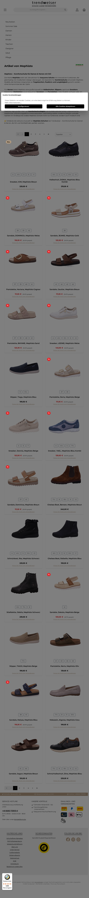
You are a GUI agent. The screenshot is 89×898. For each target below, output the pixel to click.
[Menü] (11, 874)
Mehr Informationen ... (13, 102)
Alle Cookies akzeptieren (65, 106)
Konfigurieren (23, 106)
